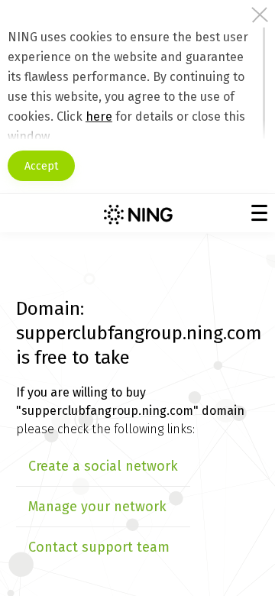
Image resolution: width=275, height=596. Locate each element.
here (99, 116)
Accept (41, 166)
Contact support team (99, 547)
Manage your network (97, 506)
